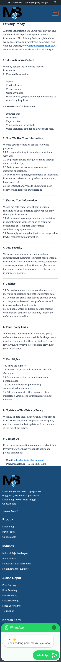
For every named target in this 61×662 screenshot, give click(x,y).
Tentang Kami (9, 510)
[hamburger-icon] (55, 13)
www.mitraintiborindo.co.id (37, 45)
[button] (55, 2)
